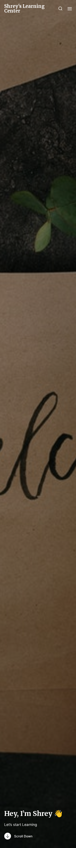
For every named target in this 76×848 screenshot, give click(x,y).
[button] (60, 8)
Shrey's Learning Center (24, 8)
